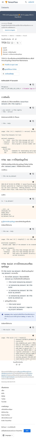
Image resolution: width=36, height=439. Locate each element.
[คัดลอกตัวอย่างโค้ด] (33, 84)
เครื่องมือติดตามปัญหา (6, 409)
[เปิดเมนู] (3, 2)
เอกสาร (27, 15)
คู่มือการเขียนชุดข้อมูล (9, 221)
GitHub (3, 396)
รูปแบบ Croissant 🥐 (14, 15)
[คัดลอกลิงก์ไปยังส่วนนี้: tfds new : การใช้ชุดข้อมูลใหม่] (29, 160)
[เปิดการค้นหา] (26, 2)
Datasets (5, 8)
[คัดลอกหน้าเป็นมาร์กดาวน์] (17, 42)
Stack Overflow (5, 415)
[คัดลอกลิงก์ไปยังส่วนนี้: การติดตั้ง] (11, 97)
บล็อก (2, 390)
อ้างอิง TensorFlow (6, 420)
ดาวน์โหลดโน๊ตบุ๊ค (9, 74)
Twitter (3, 399)
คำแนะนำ (25, 35)
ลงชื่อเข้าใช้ (31, 2)
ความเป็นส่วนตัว (11, 427)
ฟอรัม (2, 393)
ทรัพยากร (12, 35)
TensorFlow (4, 35)
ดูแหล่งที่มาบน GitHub (11, 69)
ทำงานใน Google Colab (11, 64)
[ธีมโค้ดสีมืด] (30, 84)
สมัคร (27, 431)
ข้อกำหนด (3, 427)
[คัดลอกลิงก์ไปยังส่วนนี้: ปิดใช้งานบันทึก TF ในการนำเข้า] (19, 81)
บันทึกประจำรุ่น (4, 412)
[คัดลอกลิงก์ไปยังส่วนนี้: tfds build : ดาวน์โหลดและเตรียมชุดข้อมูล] (10, 267)
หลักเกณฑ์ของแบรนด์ (6, 418)
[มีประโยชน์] (13, 39)
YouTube (3, 401)
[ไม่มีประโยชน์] (15, 39)
